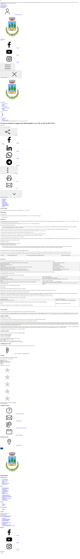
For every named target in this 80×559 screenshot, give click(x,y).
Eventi (3, 509)
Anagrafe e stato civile (5, 487)
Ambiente (3, 497)
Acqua (3, 109)
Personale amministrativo (6, 483)
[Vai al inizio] (0, 446)
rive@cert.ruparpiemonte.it (6, 516)
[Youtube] (2, 114)
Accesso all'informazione (6, 107)
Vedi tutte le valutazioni (3, 403)
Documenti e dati (4, 484)
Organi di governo (5, 479)
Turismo (3, 492)
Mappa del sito (2, 551)
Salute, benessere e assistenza (6, 498)
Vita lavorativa (4, 489)
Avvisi (3, 505)
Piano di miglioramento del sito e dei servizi (8, 525)
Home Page (4, 118)
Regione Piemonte (3, 6)
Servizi (3, 119)
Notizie (3, 503)
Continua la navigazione (4, 5)
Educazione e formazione (6, 495)
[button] (4, 103)
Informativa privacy (5, 523)
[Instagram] (2, 115)
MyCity (2, 552)
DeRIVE (3, 108)
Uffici (3, 480)
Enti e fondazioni (4, 481)
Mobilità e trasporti (5, 493)
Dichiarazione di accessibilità (6, 524)
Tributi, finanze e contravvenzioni (7, 496)
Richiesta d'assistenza (5, 520)
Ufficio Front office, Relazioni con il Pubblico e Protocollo (9, 357)
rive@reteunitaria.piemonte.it (6, 515)
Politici (3, 482)
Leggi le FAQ (4, 518)
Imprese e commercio (5, 120)
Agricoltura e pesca (5, 500)
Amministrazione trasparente (6, 522)
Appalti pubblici (4, 491)
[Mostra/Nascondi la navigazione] (7, 67)
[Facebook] (2, 113)
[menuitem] (10, 151)
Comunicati (4, 504)
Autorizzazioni (4, 499)
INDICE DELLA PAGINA (4, 197)
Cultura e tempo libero (5, 488)
